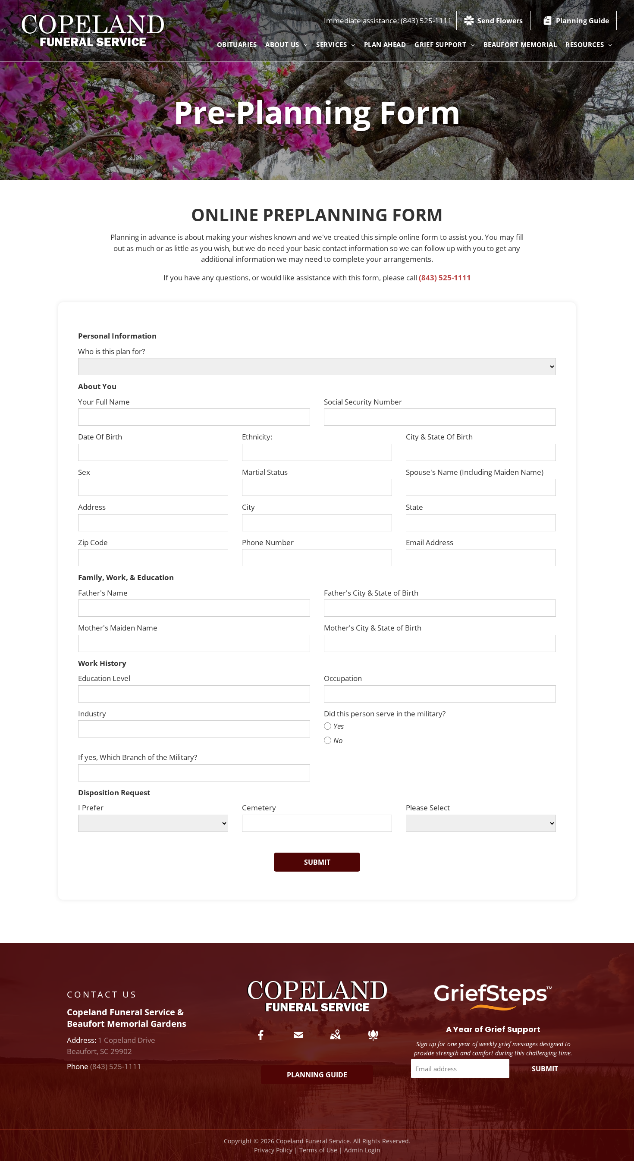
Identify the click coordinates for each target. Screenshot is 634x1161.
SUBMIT (545, 1068)
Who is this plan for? (111, 351)
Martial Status (265, 472)
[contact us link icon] (298, 1041)
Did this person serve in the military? (385, 714)
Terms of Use (318, 1150)
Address (92, 507)
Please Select (428, 808)
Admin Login (362, 1150)
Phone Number (268, 542)
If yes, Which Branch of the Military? (137, 757)
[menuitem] (237, 45)
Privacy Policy (273, 1150)
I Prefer (91, 808)
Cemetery (259, 808)
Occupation (343, 678)
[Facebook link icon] (261, 1041)
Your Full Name (104, 402)
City (248, 507)
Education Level (104, 678)
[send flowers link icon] (373, 1041)
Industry (92, 714)
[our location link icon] (335, 1041)
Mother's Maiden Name (117, 628)
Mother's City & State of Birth (372, 628)
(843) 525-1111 (426, 20)
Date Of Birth (100, 437)
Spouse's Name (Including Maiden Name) (474, 472)
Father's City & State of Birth (371, 593)
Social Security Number (363, 402)
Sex (84, 472)
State (414, 507)
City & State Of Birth (439, 437)
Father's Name (103, 593)
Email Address (429, 542)
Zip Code (93, 542)
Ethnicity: (257, 437)
